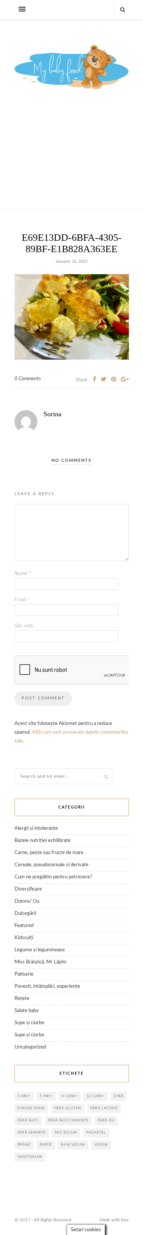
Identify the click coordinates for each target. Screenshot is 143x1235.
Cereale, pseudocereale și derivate (51, 864)
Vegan (101, 1145)
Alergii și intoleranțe (36, 828)
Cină (119, 1096)
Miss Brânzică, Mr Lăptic (40, 962)
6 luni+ (69, 1096)
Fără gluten (67, 1108)
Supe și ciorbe (29, 1022)
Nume (22, 573)
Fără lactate (104, 1108)
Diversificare (28, 889)
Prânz (24, 1145)
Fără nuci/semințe (68, 1120)
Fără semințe (32, 1132)
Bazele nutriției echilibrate (42, 840)
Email (22, 599)
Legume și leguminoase (39, 950)
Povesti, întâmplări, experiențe (47, 986)
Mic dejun (66, 1132)
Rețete (21, 998)
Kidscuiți (23, 937)
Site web (23, 626)
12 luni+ (95, 1096)
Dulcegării (25, 913)
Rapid (46, 1145)
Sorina (52, 414)
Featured (24, 925)
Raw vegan (73, 1145)
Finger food (31, 1108)
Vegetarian (30, 1157)
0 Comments (27, 378)
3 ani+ (24, 1096)
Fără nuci (28, 1120)
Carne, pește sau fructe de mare (49, 852)
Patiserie (24, 974)
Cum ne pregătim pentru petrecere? (53, 877)
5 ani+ (46, 1096)
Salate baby (26, 1010)
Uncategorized (30, 1047)
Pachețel (96, 1132)
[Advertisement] (71, 158)
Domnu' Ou (26, 901)
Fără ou (106, 1120)
